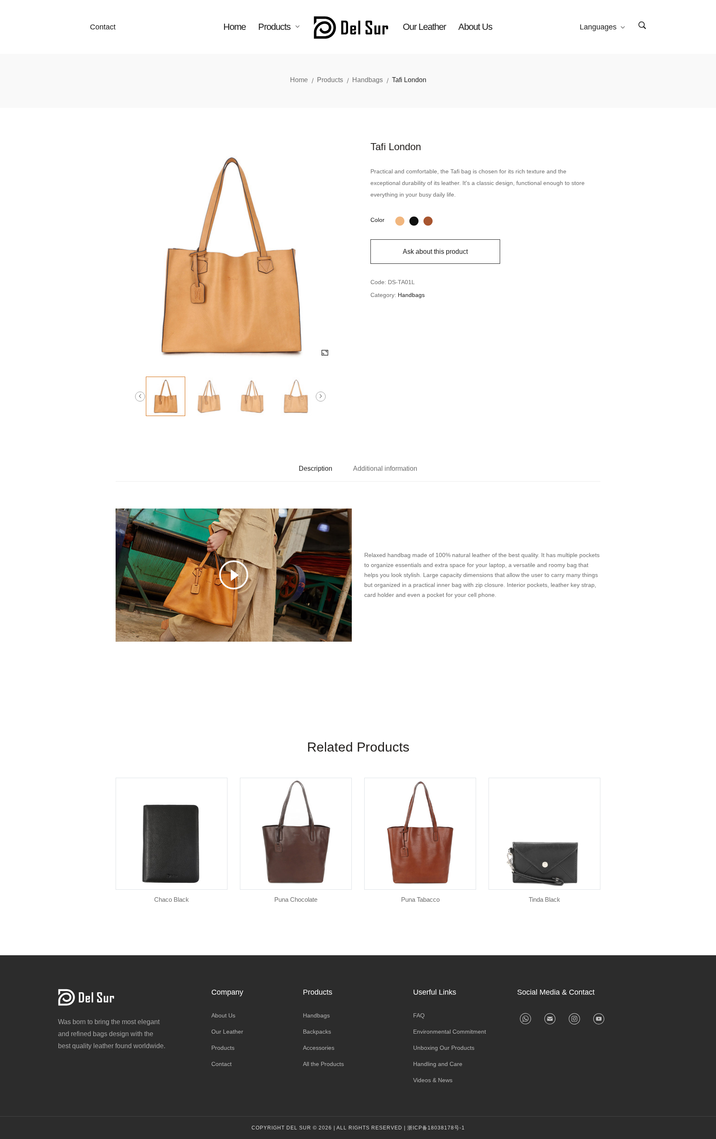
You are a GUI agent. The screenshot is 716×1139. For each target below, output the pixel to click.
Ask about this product (435, 251)
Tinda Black (544, 899)
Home (234, 27)
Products (275, 27)
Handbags (367, 79)
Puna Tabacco (420, 899)
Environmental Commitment (449, 1031)
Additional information (385, 468)
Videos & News (432, 1080)
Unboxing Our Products (443, 1047)
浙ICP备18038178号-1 (436, 1128)
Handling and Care (437, 1064)
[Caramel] (428, 220)
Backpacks (317, 1031)
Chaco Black (171, 899)
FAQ (419, 1015)
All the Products (323, 1064)
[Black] (413, 220)
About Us (475, 27)
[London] (399, 220)
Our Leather (424, 27)
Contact (103, 27)
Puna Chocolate (295, 899)
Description (315, 468)
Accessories (318, 1047)
